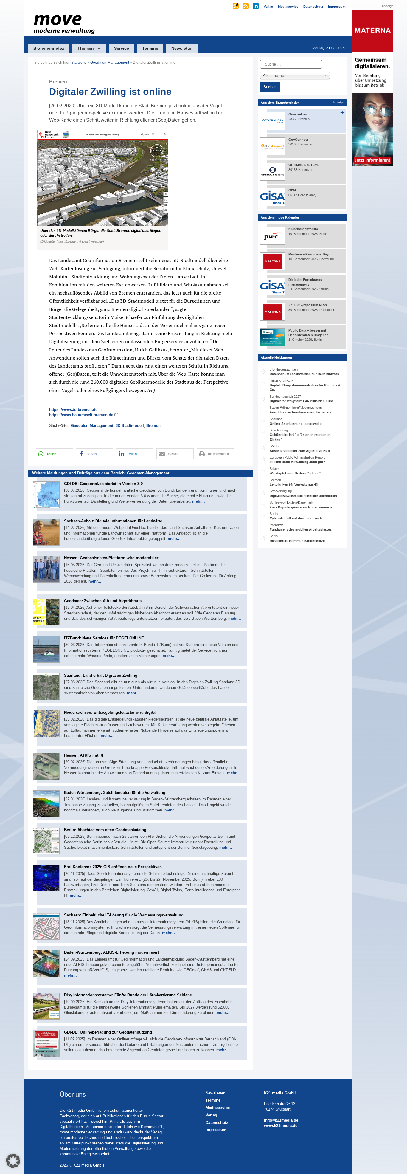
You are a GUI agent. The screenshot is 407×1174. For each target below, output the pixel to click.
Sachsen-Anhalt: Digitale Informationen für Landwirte (113, 521)
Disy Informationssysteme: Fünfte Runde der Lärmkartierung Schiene (128, 995)
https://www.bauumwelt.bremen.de (81, 415)
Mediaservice (218, 1107)
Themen (85, 48)
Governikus (297, 114)
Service (121, 48)
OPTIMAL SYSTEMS (303, 165)
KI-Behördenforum (303, 229)
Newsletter (182, 48)
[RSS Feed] (246, 6)
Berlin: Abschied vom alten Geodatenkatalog (105, 830)
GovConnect (298, 139)
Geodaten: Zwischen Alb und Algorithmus (103, 601)
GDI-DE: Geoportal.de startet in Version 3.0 (103, 483)
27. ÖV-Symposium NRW (307, 305)
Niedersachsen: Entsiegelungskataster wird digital (110, 712)
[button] (140, 190)
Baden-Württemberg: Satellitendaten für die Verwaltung (114, 792)
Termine (150, 48)
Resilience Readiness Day (308, 254)
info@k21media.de (281, 1120)
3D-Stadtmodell (130, 425)
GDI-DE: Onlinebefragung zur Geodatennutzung (108, 1032)
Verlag (211, 1115)
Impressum (216, 1129)
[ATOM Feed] (236, 6)
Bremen (153, 425)
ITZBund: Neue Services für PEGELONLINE (104, 638)
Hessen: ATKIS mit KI (83, 755)
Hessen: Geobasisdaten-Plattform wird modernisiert (111, 558)
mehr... (198, 501)
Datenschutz (217, 1122)
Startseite (78, 63)
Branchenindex (48, 48)
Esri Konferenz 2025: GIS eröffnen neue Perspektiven (113, 867)
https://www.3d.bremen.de (73, 409)
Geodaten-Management (109, 63)
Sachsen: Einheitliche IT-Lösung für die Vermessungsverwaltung (124, 915)
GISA (292, 190)
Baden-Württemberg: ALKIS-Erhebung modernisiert (111, 952)
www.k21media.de (280, 1125)
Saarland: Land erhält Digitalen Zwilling (100, 675)
